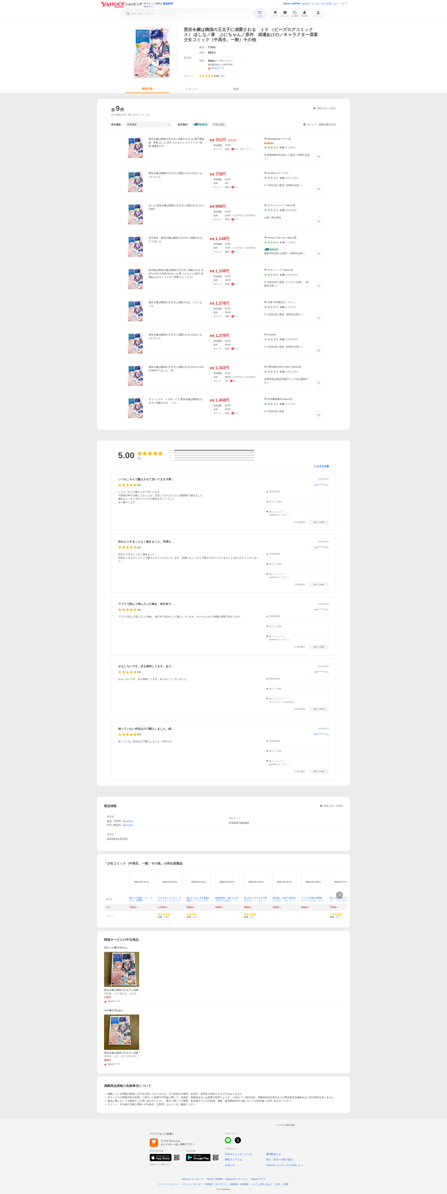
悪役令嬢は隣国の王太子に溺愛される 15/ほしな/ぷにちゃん (175, 175)
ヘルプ (343, 3)
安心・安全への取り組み (279, 1159)
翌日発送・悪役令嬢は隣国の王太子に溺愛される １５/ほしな (175, 239)
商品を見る (128, 821)
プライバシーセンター (192, 1184)
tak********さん (322, 672)
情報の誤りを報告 (333, 805)
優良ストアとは (233, 1159)
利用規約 (209, 1184)
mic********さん (321, 609)
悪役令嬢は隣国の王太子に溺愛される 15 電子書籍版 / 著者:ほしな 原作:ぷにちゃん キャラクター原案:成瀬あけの (176, 142)
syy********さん (321, 547)
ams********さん (321, 734)
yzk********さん (321, 485)
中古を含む (219, 124)
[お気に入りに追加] (318, 156)
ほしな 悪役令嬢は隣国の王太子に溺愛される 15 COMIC (176, 207)
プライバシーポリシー (169, 1184)
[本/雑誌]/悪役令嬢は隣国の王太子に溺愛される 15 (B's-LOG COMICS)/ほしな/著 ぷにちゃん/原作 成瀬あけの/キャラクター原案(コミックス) (176, 273)
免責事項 (234, 1184)
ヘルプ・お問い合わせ (261, 1184)
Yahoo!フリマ (258, 1179)
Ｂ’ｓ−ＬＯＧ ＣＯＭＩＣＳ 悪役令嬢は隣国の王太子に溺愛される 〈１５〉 (176, 401)
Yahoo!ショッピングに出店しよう (319, 3)
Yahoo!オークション (236, 1179)
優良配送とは (273, 1154)
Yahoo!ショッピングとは (238, 1154)
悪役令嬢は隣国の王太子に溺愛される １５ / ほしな (175, 304)
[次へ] (339, 894)
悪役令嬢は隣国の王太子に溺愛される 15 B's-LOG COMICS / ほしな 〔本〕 (176, 369)
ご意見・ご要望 (281, 1184)
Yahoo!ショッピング (192, 1179)
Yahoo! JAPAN (291, 3)
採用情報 (244, 1184)
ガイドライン (221, 1184)
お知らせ (230, 1165)
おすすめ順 (323, 466)
